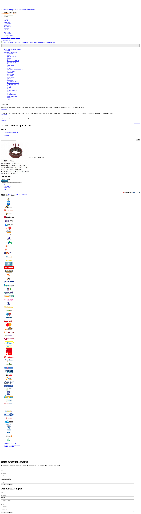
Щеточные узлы (11, 94)
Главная (6, 19)
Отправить (4, 484)
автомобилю (7, 133)
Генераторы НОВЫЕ (13, 61)
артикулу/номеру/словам (11, 132)
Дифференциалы (12, 64)
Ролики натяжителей (13, 83)
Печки (9, 68)
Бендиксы (10, 53)
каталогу (6, 135)
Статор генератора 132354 (48, 42)
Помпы (9, 87)
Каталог (6, 20)
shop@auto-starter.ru (8, 15)
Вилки (9, 58)
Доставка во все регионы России (26, 9)
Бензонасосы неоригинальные (12, 49)
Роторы (9, 78)
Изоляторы (10, 72)
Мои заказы (7, 32)
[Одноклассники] (137, 192)
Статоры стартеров (12, 86)
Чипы (8, 99)
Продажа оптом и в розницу (9, 9)
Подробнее (4, 109)
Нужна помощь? (8, 35)
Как (9, 446)
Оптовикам (7, 25)
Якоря (9, 97)
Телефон (3, 475)
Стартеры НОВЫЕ (12, 81)
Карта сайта (7, 187)
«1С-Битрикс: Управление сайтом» (17, 194)
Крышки (9, 66)
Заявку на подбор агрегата (6, 45)
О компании (7, 23)
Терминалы (10, 88)
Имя (2, 470)
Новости (6, 28)
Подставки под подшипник (15, 69)
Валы (8, 55)
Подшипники (11, 71)
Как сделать (10, 443)
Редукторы (10, 75)
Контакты (6, 184)
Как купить (7, 22)
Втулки (9, 59)
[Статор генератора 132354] (15, 173)
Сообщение (4, 506)
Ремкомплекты (11, 77)
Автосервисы (7, 26)
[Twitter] (136, 192)
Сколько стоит (12, 445)
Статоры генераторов (35, 42)
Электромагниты (12, 96)
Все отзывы (137, 123)
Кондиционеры (11, 56)
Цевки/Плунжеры (12, 90)
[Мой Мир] (139, 192)
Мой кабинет (7, 33)
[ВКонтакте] (134, 192)
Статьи (6, 29)
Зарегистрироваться (14, 38)
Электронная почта (6, 479)
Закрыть (10, 484)
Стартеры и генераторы (21, 42)
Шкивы (9, 91)
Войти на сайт (5, 38)
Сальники (10, 80)
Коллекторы (10, 65)
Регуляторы (10, 74)
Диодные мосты (11, 62)
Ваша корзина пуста (6, 40)
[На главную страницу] (7, 42)
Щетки (9, 93)
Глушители (7, 50)
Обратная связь (8, 186)
